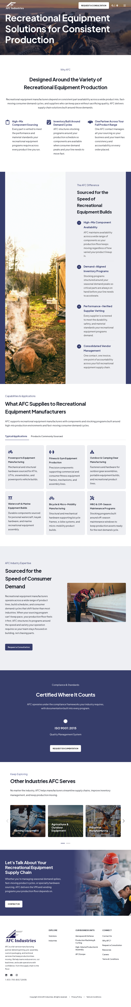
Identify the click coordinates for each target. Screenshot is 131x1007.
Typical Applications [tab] (16, 436)
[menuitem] (53, 936)
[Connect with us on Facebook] (11, 975)
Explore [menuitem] (53, 930)
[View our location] (117, 6)
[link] (27, 821)
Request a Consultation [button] (93, 5)
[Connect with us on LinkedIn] (7, 975)
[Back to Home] (14, 5)
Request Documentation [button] (65, 748)
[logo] (21, 935)
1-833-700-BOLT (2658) (16, 979)
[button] (18, 647)
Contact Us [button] (14, 904)
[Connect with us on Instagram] (16, 975)
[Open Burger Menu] (124, 5)
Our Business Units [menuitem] (85, 930)
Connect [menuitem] (107, 930)
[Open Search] (113, 5)
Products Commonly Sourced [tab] (47, 436)
